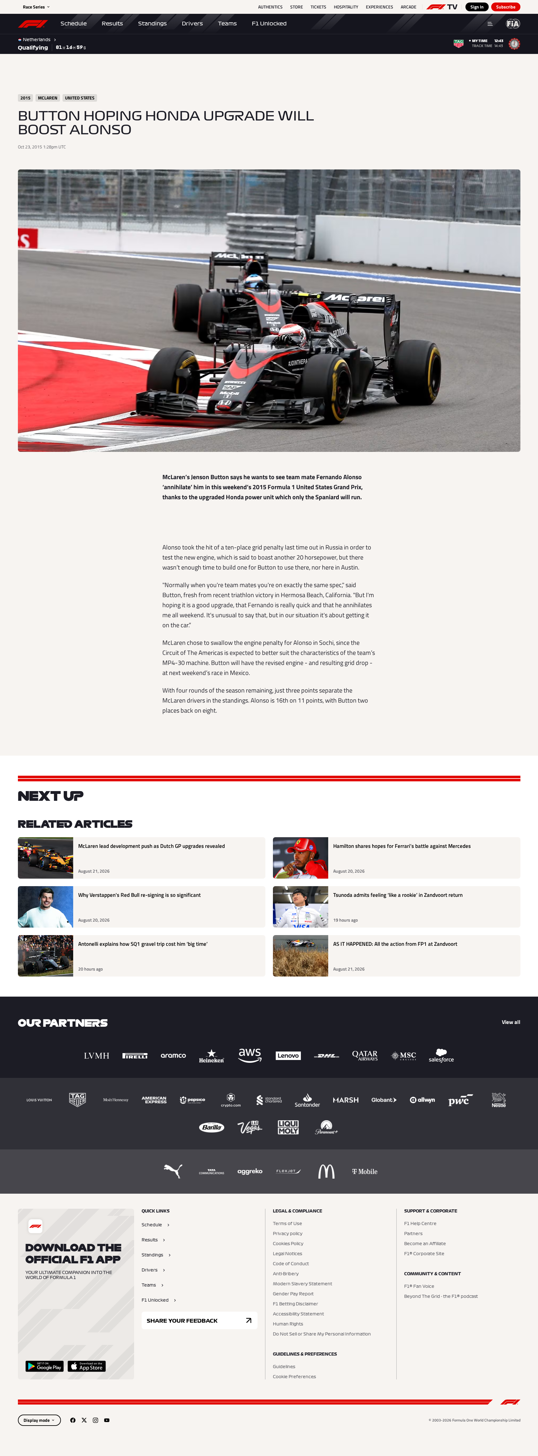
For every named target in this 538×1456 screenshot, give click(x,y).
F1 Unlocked (269, 23)
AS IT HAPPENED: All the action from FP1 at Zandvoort (395, 944)
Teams (227, 23)
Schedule (74, 23)
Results (112, 23)
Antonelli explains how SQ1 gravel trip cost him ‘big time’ (143, 944)
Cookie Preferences (294, 1377)
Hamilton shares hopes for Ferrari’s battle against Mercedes (402, 846)
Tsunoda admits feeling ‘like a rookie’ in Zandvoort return (398, 895)
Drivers (192, 23)
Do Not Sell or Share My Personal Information (322, 1334)
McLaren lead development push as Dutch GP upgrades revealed (151, 846)
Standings (152, 23)
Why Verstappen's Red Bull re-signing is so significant (139, 895)
